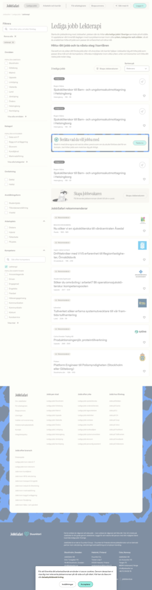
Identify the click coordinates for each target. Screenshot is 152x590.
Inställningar (67, 584)
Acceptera (85, 584)
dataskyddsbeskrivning (53, 577)
